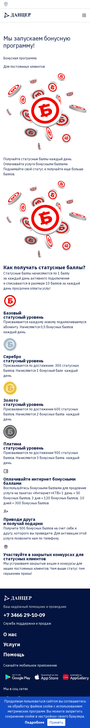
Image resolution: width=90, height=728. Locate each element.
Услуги (11, 644)
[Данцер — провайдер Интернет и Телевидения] (18, 598)
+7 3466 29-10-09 (24, 615)
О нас (10, 634)
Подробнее (34, 722)
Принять (56, 722)
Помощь (13, 654)
